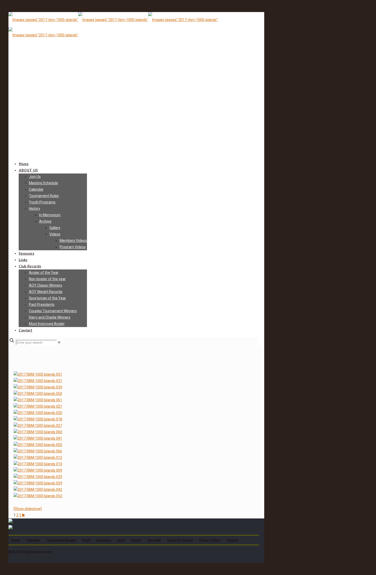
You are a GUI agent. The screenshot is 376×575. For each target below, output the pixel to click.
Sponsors (103, 540)
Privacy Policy (209, 540)
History (136, 540)
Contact (232, 540)
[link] (59, 342)
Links (121, 540)
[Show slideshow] (28, 509)
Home (15, 540)
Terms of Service (180, 540)
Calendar (33, 540)
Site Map (154, 540)
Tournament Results (61, 540)
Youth (86, 540)
